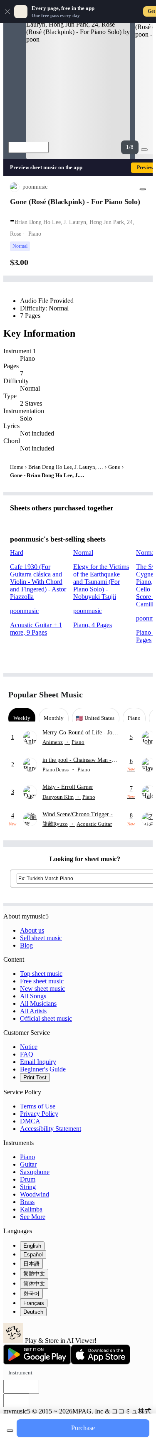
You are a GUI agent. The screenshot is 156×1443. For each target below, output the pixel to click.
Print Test (35, 1077)
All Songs (33, 996)
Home (16, 467)
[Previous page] (126, 694)
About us (32, 930)
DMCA (30, 1121)
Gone (114, 467)
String (28, 1186)
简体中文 (34, 1283)
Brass (27, 1201)
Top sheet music (41, 973)
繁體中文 (34, 1274)
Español (33, 1254)
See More (32, 1216)
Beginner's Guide (43, 1069)
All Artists (33, 1011)
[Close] (7, 12)
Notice (28, 1046)
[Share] (142, 189)
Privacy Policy (39, 1113)
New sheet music (42, 988)
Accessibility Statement (50, 1128)
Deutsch (33, 1312)
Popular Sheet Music (45, 694)
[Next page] (140, 694)
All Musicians (38, 1003)
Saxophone (35, 1171)
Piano (27, 1156)
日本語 (31, 1264)
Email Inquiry (38, 1061)
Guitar (28, 1164)
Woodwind (34, 1194)
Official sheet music (46, 1018)
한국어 (31, 1293)
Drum (27, 1179)
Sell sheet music (41, 937)
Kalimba (31, 1209)
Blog (26, 945)
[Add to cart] (10, 1430)
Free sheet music (42, 981)
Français (33, 1303)
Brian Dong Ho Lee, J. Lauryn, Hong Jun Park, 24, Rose (65, 467)
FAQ (26, 1054)
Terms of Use (37, 1106)
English (32, 1246)
